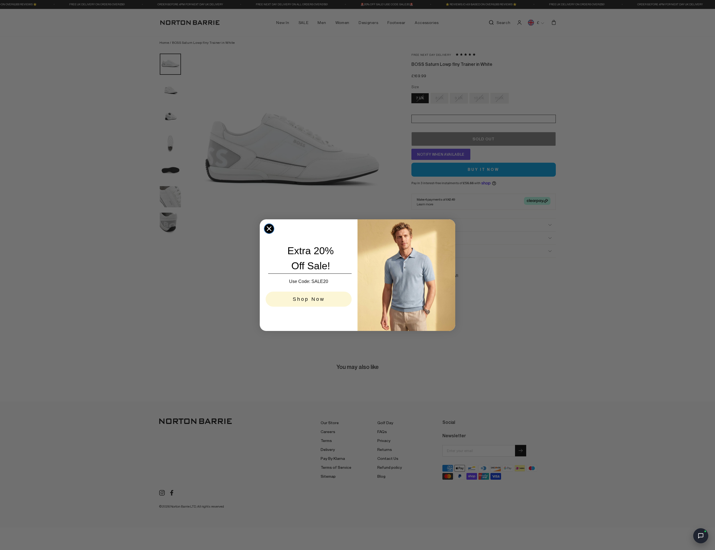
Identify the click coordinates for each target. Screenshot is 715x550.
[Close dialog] (269, 229)
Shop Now (309, 299)
